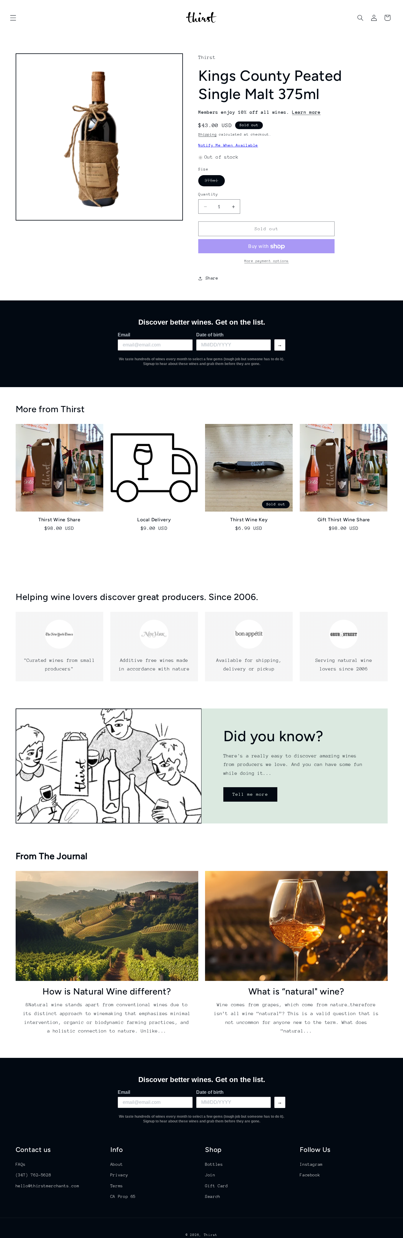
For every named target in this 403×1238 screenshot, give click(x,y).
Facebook (310, 1175)
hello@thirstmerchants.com (47, 1185)
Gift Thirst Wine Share (343, 520)
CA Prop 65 (123, 1196)
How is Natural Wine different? (106, 991)
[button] (13, 17)
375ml (215, 182)
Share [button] (212, 278)
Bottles (214, 1164)
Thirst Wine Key (249, 520)
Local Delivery (154, 520)
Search (212, 1196)
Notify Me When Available (228, 145)
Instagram (311, 1164)
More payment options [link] (266, 261)
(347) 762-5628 (33, 1175)
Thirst (210, 1235)
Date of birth (210, 334)
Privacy (119, 1175)
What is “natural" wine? (296, 991)
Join (210, 1175)
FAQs (21, 1164)
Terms (116, 1185)
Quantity (208, 194)
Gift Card (216, 1185)
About (116, 1164)
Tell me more (250, 794)
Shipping (207, 135)
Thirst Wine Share (59, 520)
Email (124, 334)
